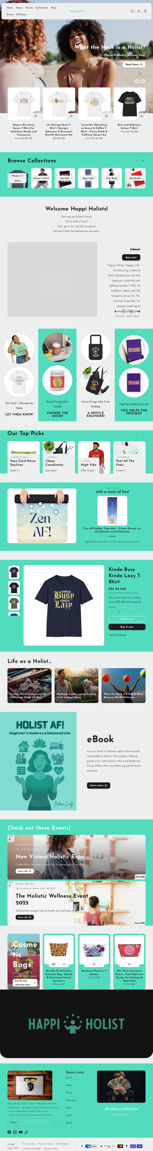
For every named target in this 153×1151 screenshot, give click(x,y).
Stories (69, 1092)
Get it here (130, 257)
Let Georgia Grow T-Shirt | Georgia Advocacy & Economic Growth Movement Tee (58, 130)
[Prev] (118, 311)
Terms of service (46, 1143)
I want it (120, 470)
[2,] (40, 502)
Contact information (32, 1148)
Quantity (112, 607)
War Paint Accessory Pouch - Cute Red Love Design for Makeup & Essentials (129, 976)
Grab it (14, 470)
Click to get (87, 470)
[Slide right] (143, 81)
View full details (118, 635)
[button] (132, 11)
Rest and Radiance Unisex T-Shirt (129, 126)
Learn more (97, 785)
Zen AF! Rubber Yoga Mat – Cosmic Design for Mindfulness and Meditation (75, 552)
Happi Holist (12, 1148)
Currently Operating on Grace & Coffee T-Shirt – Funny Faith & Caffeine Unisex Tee (94, 130)
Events (69, 1115)
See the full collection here (22, 982)
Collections (71, 1100)
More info (23, 871)
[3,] (56, 510)
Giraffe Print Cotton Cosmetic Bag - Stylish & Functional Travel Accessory (58, 976)
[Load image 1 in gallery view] (14, 572)
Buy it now (127, 627)
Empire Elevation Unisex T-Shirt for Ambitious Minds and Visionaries (24, 130)
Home (69, 1077)
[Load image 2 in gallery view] (14, 588)
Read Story (132, 64)
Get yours (51, 470)
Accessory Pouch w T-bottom (94, 972)
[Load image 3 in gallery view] (14, 603)
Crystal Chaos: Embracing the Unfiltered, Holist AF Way (28, 696)
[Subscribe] (55, 1122)
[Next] (136, 311)
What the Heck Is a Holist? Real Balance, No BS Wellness (123, 696)
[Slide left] (137, 81)
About (69, 1085)
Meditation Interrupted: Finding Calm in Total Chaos (76, 696)
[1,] (31, 504)
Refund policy (63, 1143)
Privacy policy (29, 1143)
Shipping (120, 593)
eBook (69, 1122)
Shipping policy (51, 1148)
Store (68, 1107)
